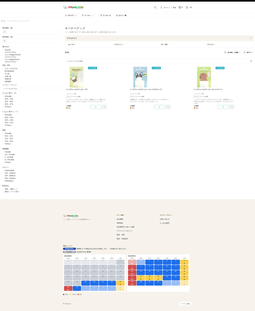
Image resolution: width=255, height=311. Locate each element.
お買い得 (8, 76)
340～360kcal (10, 173)
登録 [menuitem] (174, 7)
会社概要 (120, 219)
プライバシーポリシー (125, 231)
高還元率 (8, 79)
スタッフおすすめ (11, 68)
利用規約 (120, 223)
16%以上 (8, 144)
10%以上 (8, 162)
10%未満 (8, 133)
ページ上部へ (186, 304)
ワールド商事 (76, 96)
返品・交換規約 (122, 239)
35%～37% (9, 123)
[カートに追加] (95, 107)
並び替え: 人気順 (233, 52)
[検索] (155, 7)
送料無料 (8, 81)
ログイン (167, 7)
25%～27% (9, 104)
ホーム (3, 21)
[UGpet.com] (73, 7)
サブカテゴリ (72, 38)
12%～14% (9, 139)
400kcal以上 (9, 181)
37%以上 (8, 125)
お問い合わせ (164, 219)
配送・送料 (121, 235)
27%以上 (8, 107)
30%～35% (9, 120)
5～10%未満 (9, 160)
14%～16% (9, 141)
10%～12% (9, 136)
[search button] (251, 61)
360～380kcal (10, 176)
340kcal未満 (9, 170)
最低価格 (7, 28)
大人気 (7, 74)
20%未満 (8, 96)
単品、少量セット (11, 189)
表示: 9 (249, 52)
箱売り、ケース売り (12, 192)
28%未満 (8, 115)
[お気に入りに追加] (104, 107)
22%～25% (9, 101)
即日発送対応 (9, 71)
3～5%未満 (9, 157)
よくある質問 (164, 223)
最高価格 (7, 37)
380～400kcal (10, 178)
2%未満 (7, 152)
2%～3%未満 (10, 155)
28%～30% (9, 117)
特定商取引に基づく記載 (125, 227)
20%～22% (9, 99)
